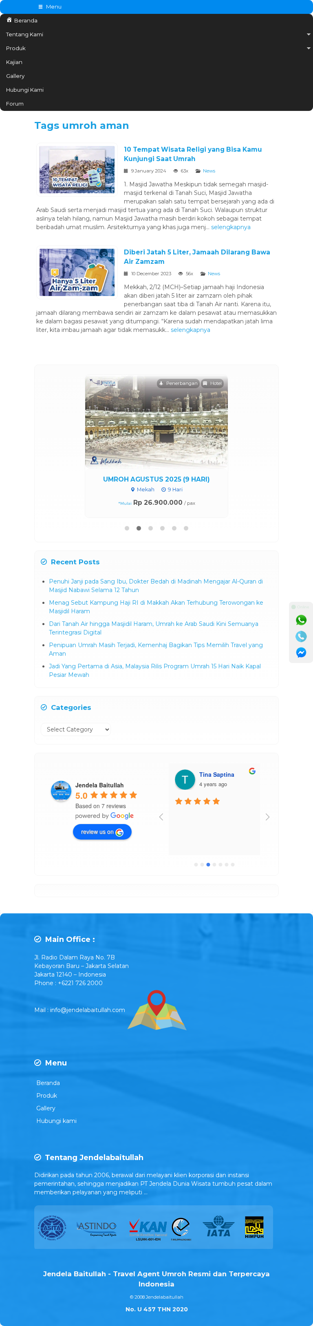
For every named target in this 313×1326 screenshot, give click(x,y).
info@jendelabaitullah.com (87, 1009)
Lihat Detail (164, 421)
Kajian (14, 62)
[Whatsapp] (301, 620)
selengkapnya (231, 227)
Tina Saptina (216, 774)
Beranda (48, 1083)
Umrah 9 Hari (156, 479)
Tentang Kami (24, 34)
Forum (15, 103)
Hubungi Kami (25, 89)
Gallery (15, 76)
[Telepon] (301, 636)
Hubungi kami (56, 1121)
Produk (16, 48)
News (209, 171)
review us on (97, 831)
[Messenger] (301, 653)
